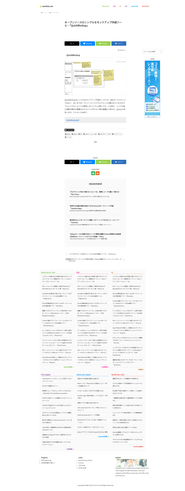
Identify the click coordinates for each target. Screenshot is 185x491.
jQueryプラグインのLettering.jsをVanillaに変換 (92, 432)
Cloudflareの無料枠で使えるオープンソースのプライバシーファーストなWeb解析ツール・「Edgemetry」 (57, 296)
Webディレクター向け (91, 134)
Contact (81, 463)
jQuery (75, 134)
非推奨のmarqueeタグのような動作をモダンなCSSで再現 (56, 436)
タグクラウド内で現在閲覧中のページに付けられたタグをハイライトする (127, 440)
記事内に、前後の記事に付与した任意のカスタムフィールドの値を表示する (127, 421)
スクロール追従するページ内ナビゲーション (90, 427)
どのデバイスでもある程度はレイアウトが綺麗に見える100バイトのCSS (57, 414)
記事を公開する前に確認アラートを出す (125, 427)
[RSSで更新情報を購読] (98, 173)
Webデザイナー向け (105, 134)
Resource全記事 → (69, 367)
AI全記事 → (141, 369)
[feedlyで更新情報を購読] (93, 173)
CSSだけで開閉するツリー (50, 386)
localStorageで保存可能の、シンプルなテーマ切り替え (92, 397)
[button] (160, 51)
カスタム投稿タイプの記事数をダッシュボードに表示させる (127, 384)
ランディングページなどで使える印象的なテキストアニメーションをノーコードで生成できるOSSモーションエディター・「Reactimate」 (57, 342)
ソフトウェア (70, 130)
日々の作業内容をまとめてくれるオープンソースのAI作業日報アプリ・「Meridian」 (57, 304)
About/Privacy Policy (85, 460)
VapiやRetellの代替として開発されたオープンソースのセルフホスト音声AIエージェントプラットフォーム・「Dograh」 (57, 359)
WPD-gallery (45, 460)
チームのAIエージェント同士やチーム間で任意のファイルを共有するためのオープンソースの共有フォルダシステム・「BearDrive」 (57, 332)
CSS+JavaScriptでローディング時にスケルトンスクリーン (91, 409)
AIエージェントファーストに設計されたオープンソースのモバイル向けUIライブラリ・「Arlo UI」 (57, 351)
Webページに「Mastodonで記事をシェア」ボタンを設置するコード (92, 384)
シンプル (69, 137)
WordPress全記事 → (138, 446)
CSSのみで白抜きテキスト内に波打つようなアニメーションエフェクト (57, 406)
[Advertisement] (95, 33)
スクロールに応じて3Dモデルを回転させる (90, 391)
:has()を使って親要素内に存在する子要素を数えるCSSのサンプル (56, 428)
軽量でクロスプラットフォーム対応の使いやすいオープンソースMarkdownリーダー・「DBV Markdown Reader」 (57, 313)
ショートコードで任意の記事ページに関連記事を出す (127, 414)
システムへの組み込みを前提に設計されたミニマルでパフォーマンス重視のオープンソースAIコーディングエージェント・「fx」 (57, 278)
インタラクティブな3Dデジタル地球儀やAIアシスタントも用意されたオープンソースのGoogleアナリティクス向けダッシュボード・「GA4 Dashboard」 (128, 351)
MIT (81, 134)
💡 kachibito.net (46, 6)
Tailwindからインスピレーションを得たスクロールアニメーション (57, 379)
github (68, 134)
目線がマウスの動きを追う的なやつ (88, 403)
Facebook (81, 468)
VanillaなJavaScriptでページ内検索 (88, 415)
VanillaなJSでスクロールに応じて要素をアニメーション (91, 421)
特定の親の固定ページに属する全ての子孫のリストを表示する (127, 406)
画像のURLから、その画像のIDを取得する (125, 378)
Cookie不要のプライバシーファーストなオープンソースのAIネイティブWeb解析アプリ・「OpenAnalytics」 (57, 322)
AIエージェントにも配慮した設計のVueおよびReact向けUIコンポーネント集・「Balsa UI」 (56, 287)
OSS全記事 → (105, 367)
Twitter (80, 465)
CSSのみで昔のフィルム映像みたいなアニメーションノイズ (57, 399)
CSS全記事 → (70, 449)
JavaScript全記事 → (103, 436)
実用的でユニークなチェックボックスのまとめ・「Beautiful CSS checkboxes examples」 (57, 392)
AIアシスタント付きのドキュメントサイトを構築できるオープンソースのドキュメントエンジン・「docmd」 (127, 340)
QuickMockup (71, 120)
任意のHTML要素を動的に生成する (88, 378)
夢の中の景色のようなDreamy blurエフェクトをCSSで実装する (57, 421)
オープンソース (118, 134)
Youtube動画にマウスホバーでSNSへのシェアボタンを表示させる (127, 433)
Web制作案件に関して (48, 463)
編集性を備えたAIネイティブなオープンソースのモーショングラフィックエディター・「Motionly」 (127, 362)
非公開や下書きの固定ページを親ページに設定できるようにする (127, 392)
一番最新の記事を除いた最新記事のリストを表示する (127, 399)
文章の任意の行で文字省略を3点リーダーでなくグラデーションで (56, 443)
